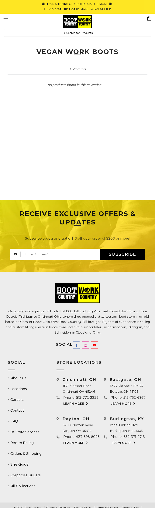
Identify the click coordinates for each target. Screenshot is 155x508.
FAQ (14, 421)
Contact (17, 410)
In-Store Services (24, 432)
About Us (18, 378)
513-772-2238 (87, 397)
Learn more (73, 404)
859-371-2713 (134, 437)
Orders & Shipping (26, 454)
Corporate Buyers (25, 475)
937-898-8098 (88, 437)
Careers (17, 400)
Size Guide (19, 464)
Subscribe (122, 254)
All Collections (22, 486)
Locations (18, 389)
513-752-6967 (134, 397)
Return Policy (22, 443)
